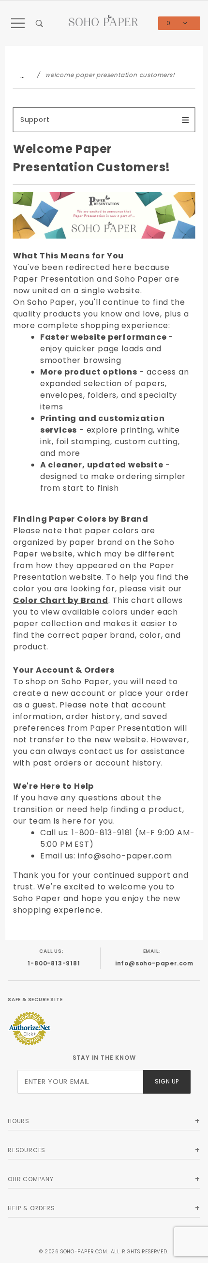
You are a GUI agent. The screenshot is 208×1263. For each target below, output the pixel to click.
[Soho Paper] (103, 19)
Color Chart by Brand (60, 600)
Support (35, 119)
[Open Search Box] (39, 23)
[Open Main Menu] (18, 23)
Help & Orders (31, 1208)
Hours (19, 1121)
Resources (26, 1150)
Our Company (31, 1179)
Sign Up (167, 1081)
